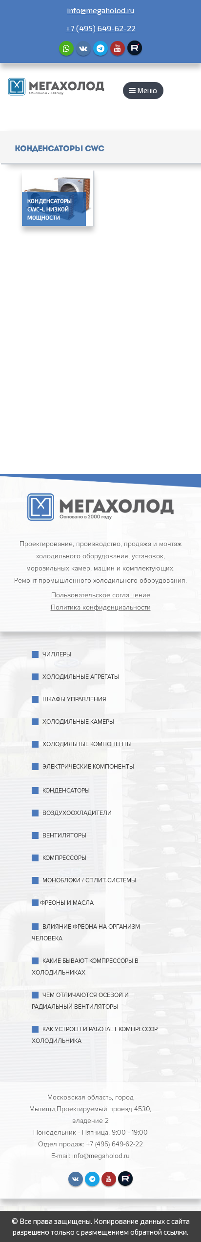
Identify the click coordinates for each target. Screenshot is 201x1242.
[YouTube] (117, 48)
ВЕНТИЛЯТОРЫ (64, 835)
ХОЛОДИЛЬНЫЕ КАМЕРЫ (78, 722)
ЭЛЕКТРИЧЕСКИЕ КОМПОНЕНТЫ (88, 767)
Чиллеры (56, 654)
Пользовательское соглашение (100, 595)
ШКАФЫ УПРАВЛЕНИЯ (74, 699)
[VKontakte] (83, 48)
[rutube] (134, 48)
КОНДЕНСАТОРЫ (66, 790)
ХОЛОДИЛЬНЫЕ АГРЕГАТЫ (80, 677)
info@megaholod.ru (100, 10)
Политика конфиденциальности (101, 607)
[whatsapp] (66, 48)
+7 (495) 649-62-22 (101, 28)
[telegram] (100, 48)
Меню (146, 90)
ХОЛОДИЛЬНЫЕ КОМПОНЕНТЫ (87, 744)
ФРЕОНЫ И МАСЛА (67, 903)
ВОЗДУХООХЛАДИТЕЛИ (77, 813)
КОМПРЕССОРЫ (64, 858)
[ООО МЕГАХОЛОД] (56, 85)
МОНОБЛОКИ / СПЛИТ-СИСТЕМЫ (89, 880)
